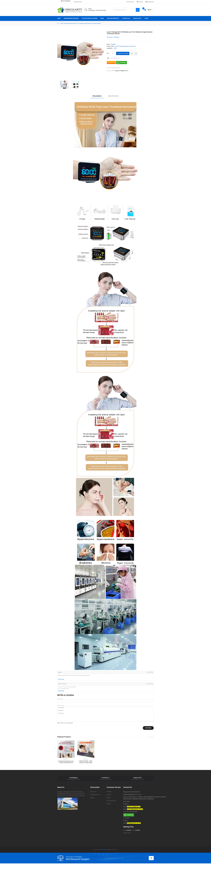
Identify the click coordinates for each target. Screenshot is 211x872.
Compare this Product (136, 53)
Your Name (60, 698)
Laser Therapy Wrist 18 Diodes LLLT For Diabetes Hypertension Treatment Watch (80, 23)
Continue (148, 728)
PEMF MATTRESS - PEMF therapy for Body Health (85, 761)
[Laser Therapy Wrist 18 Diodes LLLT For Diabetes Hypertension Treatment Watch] (64, 84)
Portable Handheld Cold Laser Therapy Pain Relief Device (66, 761)
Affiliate (109, 803)
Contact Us (93, 791)
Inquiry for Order (123, 53)
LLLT (119, 58)
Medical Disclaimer (95, 794)
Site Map (109, 791)
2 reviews (116, 37)
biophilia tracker (69, 839)
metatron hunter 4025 (101, 839)
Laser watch (114, 58)
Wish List (109, 794)
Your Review (61, 705)
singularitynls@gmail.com (121, 70)
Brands (108, 797)
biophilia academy (113, 839)
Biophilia (113, 44)
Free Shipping (73, 777)
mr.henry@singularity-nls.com (135, 809)
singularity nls (61, 839)
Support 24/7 (138, 777)
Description (97, 96)
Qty (108, 53)
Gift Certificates (111, 800)
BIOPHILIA (102, 849)
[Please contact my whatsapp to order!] (121, 62)
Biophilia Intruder (90, 839)
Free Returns (105, 777)
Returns (92, 797)
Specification (113, 96)
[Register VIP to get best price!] (111, 62)
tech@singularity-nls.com (134, 823)
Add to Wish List (131, 53)
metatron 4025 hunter (80, 839)
